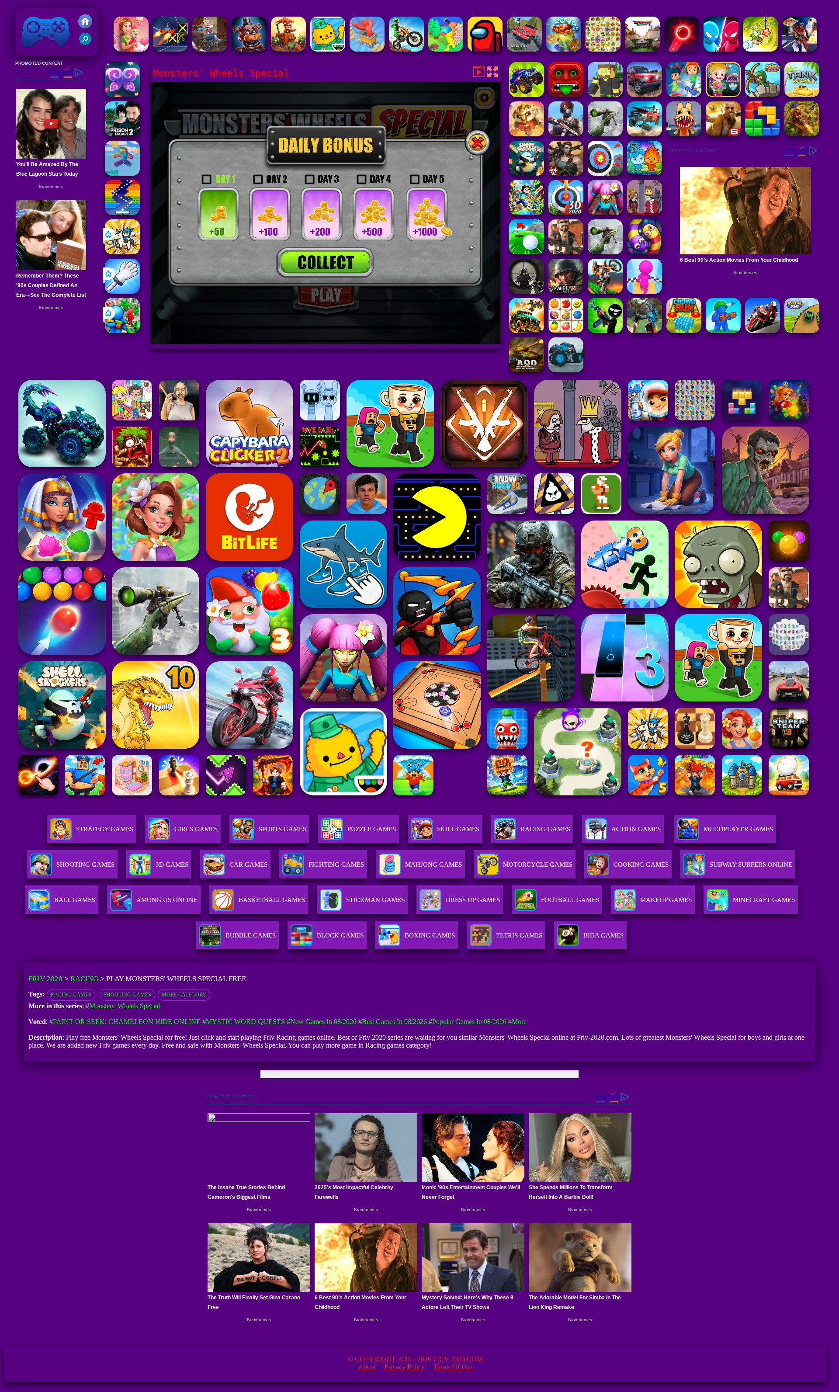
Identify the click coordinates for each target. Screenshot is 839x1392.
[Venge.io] (605, 212)
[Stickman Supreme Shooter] (565, 134)
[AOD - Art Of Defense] (526, 370)
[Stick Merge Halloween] (605, 330)
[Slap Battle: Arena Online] (122, 291)
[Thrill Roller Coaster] (367, 49)
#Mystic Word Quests (243, 1021)
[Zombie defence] (122, 330)
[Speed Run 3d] (170, 49)
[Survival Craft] (605, 94)
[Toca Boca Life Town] (327, 49)
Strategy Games (104, 829)
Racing (84, 979)
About (367, 1367)
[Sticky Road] (209, 49)
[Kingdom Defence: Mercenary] (762, 94)
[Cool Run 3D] (644, 291)
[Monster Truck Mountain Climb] (565, 370)
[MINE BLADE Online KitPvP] (526, 212)
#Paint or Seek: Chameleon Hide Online (125, 1021)
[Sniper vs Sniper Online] (526, 291)
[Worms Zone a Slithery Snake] (644, 252)
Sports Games (282, 829)
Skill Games (458, 829)
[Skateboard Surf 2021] (683, 94)
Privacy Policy (405, 1367)
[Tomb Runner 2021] (565, 94)
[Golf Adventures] (526, 252)
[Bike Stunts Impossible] (605, 291)
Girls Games (196, 829)
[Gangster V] (723, 134)
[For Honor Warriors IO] (526, 134)
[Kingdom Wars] (122, 252)
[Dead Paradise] (526, 330)
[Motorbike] (642, 49)
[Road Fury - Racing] (644, 134)
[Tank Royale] (801, 94)
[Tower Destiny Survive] (288, 49)
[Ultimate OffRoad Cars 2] (644, 94)
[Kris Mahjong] (603, 49)
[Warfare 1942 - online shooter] (565, 291)
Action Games (636, 829)
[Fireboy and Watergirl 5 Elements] (644, 173)
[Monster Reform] (644, 330)
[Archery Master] (605, 173)
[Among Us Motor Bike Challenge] (485, 49)
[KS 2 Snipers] (605, 134)
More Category (184, 995)
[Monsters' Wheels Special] (526, 94)
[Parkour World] (122, 173)
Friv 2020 (33, 51)
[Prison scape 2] (122, 134)
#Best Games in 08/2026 (392, 1021)
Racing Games (545, 829)
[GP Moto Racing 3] (762, 330)
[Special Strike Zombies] (565, 173)
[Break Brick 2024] (122, 212)
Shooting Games (127, 995)
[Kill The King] (644, 212)
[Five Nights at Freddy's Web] (249, 49)
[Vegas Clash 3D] (799, 49)
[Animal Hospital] (683, 134)
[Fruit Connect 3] (565, 330)
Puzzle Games (371, 829)
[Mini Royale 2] (565, 252)
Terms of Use (452, 1367)
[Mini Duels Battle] (721, 49)
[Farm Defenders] (801, 134)
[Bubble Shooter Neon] (681, 49)
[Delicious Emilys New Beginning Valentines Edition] (131, 49)
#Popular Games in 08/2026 (467, 1021)
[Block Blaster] (762, 134)
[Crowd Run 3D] (683, 330)
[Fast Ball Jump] (801, 330)
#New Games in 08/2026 (322, 1021)
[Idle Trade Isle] (445, 49)
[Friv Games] (85, 26)
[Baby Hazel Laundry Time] (723, 94)
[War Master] (723, 330)
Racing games (71, 995)
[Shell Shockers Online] (526, 173)
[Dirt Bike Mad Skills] (406, 49)
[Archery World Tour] (565, 212)
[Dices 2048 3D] (563, 49)
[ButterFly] (122, 94)
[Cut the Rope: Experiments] (760, 49)
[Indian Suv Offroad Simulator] (524, 49)
